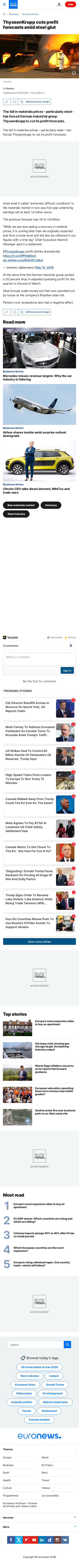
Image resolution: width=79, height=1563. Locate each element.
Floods (26, 1411)
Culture (7, 1487)
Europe (7, 1457)
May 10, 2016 (44, 267)
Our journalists (50, 1495)
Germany (51, 504)
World (45, 1457)
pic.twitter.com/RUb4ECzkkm (23, 260)
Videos (46, 1487)
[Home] (4, 14)
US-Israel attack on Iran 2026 (39, 1367)
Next (45, 1472)
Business (13, 14)
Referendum (24, 1393)
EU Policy (47, 1465)
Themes (8, 1449)
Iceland (54, 1376)
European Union (25, 1384)
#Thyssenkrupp (14, 251)
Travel (45, 1480)
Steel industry (16, 513)
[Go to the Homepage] (13, 4)
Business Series (30, 14)
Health (7, 1480)
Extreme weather (39, 1419)
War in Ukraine (29, 1376)
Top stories (15, 1014)
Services (8, 1517)
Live (70, 4)
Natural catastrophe (55, 1402)
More (6, 1526)
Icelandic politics (21, 1402)
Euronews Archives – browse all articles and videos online (20, 1505)
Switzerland (49, 1411)
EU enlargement (53, 1393)
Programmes (10, 1495)
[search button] (67, 1344)
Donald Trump (55, 1384)
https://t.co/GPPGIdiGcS (19, 256)
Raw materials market (21, 504)
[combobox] (39, 1344)
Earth (6, 1472)
